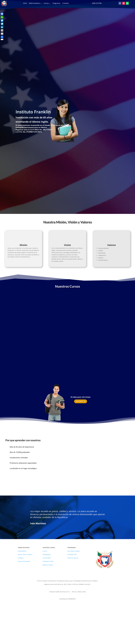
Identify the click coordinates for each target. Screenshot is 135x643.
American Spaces (73, 558)
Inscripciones (47, 558)
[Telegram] (2, 23)
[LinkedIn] (2, 27)
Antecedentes (22, 551)
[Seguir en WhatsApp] (127, 3)
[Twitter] (2, 20)
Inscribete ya (80, 401)
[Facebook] (2, 14)
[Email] (2, 33)
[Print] (2, 30)
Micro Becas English (74, 551)
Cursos (45, 551)
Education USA (72, 554)
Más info (27, 330)
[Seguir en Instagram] (123, 3)
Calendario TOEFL (48, 561)
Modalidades (47, 554)
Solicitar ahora (123, 136)
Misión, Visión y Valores (25, 554)
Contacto (20, 558)
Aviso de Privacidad (24, 561)
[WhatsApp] (2, 17)
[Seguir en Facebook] (119, 3)
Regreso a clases (48, 565)
